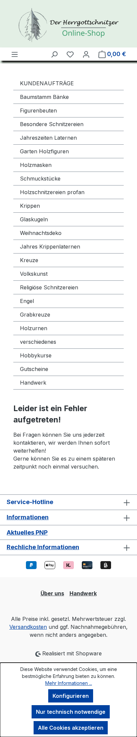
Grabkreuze (35, 314)
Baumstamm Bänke (44, 97)
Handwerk (33, 382)
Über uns (52, 593)
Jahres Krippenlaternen (50, 246)
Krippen (30, 205)
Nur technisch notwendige (70, 711)
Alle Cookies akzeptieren (70, 727)
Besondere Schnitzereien (51, 124)
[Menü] (15, 54)
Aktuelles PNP (27, 532)
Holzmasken (36, 165)
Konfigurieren (71, 696)
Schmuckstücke (40, 178)
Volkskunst (34, 273)
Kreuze (29, 260)
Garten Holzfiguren (44, 151)
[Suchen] (54, 54)
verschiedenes (38, 341)
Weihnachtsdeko (41, 233)
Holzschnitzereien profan (52, 192)
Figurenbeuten (38, 110)
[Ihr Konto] (86, 54)
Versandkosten (28, 627)
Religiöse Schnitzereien (49, 287)
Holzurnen (33, 328)
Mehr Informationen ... (68, 683)
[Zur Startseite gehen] (68, 25)
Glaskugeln (34, 219)
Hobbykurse (36, 355)
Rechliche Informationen (43, 547)
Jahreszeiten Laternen (48, 137)
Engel (27, 301)
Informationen (28, 517)
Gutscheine (34, 369)
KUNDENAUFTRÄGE (47, 83)
